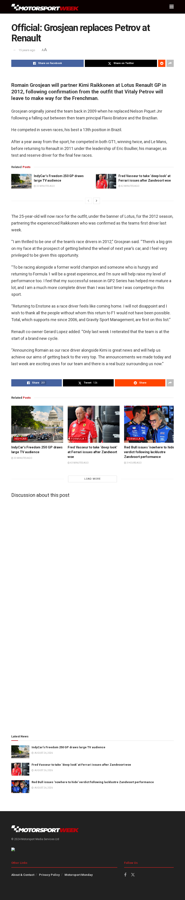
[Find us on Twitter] (133, 875)
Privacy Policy (49, 874)
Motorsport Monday (79, 874)
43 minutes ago (79, 463)
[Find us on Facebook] (125, 875)
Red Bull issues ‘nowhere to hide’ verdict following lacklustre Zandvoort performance (149, 452)
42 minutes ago (129, 186)
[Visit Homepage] (45, 7)
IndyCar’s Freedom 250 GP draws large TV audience (68, 747)
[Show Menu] (171, 7)
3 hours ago (134, 463)
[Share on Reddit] (161, 63)
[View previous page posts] (88, 201)
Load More (92, 478)
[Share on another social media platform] (170, 63)
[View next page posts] (96, 201)
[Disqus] (92, 557)
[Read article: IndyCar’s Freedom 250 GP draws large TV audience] (21, 181)
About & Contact (22, 874)
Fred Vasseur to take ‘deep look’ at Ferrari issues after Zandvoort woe (92, 452)
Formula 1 (79, 438)
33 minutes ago (45, 186)
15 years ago (26, 50)
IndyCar (20, 438)
